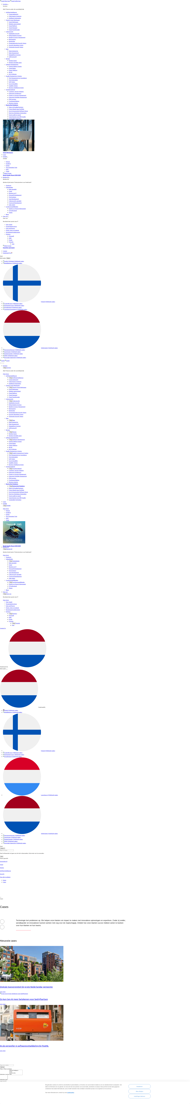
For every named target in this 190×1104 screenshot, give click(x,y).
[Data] (15, 1074)
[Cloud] (15, 1071)
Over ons (9, 594)
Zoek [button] (1, 256)
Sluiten (8, 258)
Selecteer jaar (3, 1079)
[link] (10, 1)
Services (9, 367)
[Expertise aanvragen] (96, 246)
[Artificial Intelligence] (15, 1070)
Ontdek (8, 505)
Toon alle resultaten (5, 877)
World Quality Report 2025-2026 (12, 175)
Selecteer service (4, 1074)
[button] (8, 4)
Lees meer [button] (3, 991)
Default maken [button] (20, 261)
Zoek (2, 856)
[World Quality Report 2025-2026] (96, 173)
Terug (5, 367)
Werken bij (9, 549)
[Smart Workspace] (96, 136)
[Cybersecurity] (15, 1073)
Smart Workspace (8, 152)
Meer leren (6, 374)
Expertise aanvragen (9, 247)
